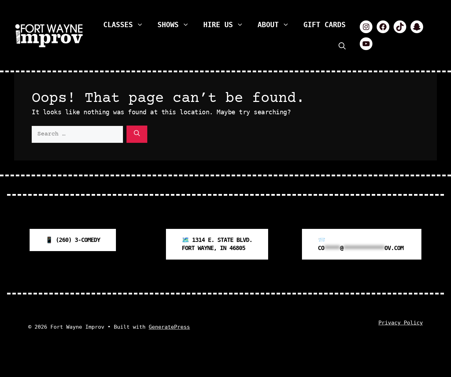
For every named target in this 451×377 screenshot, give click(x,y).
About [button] (268, 24)
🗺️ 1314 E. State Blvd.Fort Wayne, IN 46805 (217, 244)
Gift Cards (324, 24)
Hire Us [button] (218, 24)
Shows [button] (168, 24)
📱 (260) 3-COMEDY (72, 239)
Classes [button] (118, 24)
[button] (342, 45)
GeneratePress (169, 327)
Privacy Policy (400, 323)
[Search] (136, 134)
